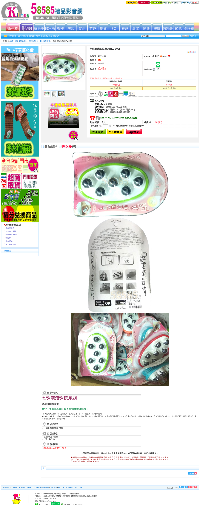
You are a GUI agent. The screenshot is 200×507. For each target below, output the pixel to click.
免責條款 (6, 487)
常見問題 (22, 487)
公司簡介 (38, 487)
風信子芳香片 (37, 36)
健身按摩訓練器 (21, 41)
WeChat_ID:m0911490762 (73, 504)
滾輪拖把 (56, 36)
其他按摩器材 (45, 41)
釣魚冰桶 (28, 36)
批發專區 (45, 487)
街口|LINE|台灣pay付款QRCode (70, 487)
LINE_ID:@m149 (44, 504)
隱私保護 (14, 487)
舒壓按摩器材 (33, 41)
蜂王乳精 (21, 36)
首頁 (11, 41)
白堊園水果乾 (47, 36)
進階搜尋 (193, 36)
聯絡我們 (30, 487)
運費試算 (53, 487)
